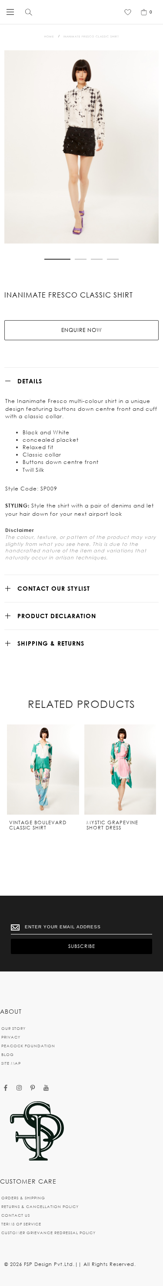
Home (49, 36)
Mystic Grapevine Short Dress (112, 825)
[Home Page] (37, 1131)
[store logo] (79, 11)
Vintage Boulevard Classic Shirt (38, 825)
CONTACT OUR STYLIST (53, 588)
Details (29, 381)
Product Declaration (56, 615)
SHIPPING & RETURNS (50, 643)
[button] (57, 259)
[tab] (81, 381)
